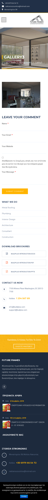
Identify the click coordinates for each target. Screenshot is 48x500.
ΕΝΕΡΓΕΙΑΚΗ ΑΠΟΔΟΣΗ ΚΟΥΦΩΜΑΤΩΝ (28, 405)
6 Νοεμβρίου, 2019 (17, 401)
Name (5, 124)
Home (5, 62)
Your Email (7, 135)
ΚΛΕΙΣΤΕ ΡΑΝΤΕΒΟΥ (24, 346)
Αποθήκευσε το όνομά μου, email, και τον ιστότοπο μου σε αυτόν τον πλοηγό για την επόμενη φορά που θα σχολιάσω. (24, 164)
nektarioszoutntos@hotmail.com (22, 471)
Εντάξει (24, 496)
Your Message (9, 172)
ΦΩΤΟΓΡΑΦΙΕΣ (25, 62)
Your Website (7, 146)
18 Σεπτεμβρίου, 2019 (18, 418)
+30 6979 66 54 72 (26, 463)
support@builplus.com (18, 310)
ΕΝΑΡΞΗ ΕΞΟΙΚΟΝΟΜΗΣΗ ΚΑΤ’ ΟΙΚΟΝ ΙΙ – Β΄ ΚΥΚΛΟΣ (28, 423)
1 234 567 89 (23, 298)
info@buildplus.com (17, 307)
